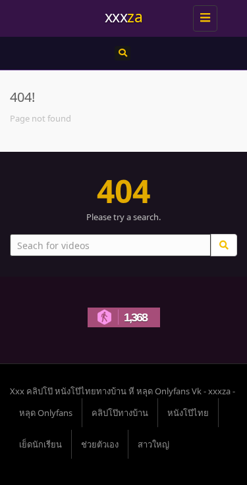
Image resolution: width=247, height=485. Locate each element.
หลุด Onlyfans (45, 413)
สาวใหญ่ (153, 444)
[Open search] (122, 53)
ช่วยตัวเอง (100, 444)
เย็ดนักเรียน (40, 444)
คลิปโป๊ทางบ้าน (120, 413)
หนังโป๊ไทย (188, 413)
